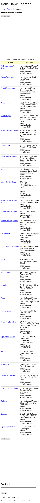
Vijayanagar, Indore (8, 427)
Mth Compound (6, 272)
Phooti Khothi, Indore (8, 322)
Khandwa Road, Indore (9, 221)
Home (3, 9)
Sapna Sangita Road (8, 375)
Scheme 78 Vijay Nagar (9, 388)
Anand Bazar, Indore (8, 88)
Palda (3, 298)
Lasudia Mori (5, 233)
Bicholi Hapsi (6, 116)
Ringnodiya (5, 364)
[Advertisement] (20, 39)
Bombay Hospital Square (10, 130)
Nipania (4, 285)
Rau (2, 351)
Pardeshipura (6, 311)
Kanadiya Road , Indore (9, 211)
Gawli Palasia (6, 145)
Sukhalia (4, 414)
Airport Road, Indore (8, 77)
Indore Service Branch (9, 182)
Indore (3, 169)
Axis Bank (10, 9)
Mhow (3, 259)
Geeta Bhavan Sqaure (9, 156)
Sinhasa (4, 401)
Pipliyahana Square (8, 337)
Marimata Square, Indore (10, 246)
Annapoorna (5, 103)
